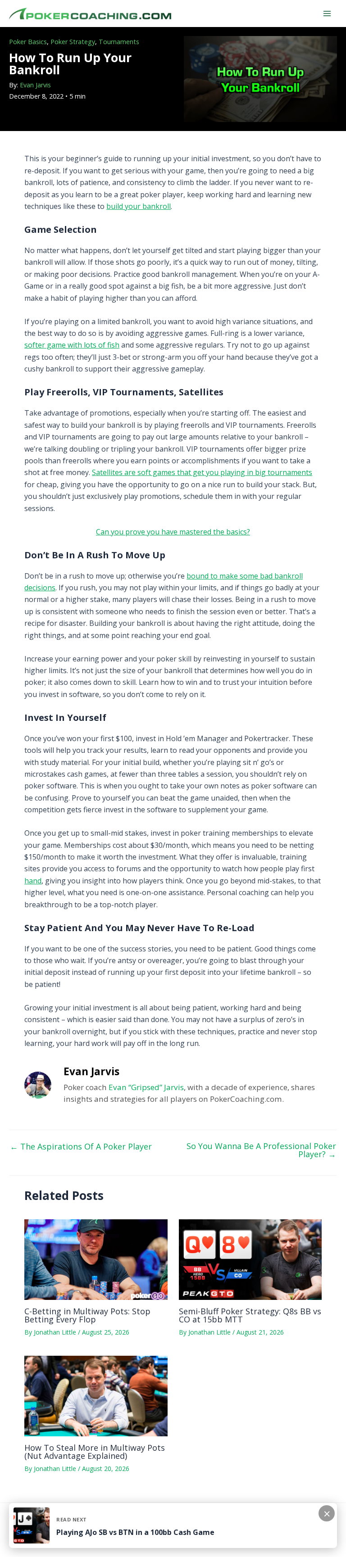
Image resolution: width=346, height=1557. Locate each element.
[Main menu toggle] (327, 13)
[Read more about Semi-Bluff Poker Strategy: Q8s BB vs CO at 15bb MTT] (250, 1259)
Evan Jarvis (35, 85)
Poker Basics (28, 41)
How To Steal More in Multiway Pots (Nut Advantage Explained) (94, 1451)
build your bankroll (138, 206)
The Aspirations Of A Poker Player (81, 1146)
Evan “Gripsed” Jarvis (146, 1087)
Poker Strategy (72, 41)
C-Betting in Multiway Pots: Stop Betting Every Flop (87, 1315)
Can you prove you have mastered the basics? (173, 532)
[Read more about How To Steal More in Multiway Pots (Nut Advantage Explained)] (95, 1395)
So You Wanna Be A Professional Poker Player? (261, 1150)
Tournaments (119, 41)
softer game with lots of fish (71, 345)
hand (32, 881)
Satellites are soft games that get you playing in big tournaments (202, 472)
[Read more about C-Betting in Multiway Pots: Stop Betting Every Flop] (95, 1259)
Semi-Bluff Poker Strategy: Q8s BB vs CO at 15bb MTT (250, 1315)
